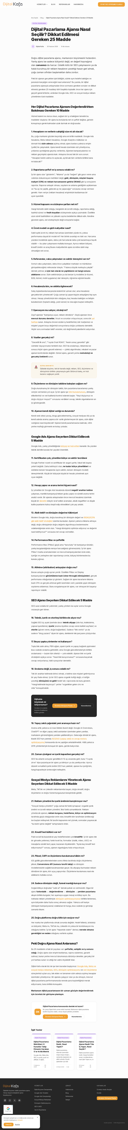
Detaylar (20, 1120)
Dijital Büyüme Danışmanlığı (43, 1089)
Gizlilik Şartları (108, 1123)
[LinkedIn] (5, 1100)
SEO (55, 970)
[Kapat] (37, 1117)
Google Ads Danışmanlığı (42, 1096)
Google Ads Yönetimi (41, 1093)
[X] (14, 1100)
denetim (43, 501)
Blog (53, 4)
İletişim (68, 1100)
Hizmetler (41, 4)
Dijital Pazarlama (39, 23)
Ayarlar (17, 1124)
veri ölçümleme (90, 970)
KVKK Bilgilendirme (119, 1123)
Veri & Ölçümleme (40, 1110)
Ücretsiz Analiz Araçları (104, 1089)
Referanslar (64, 4)
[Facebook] (19, 1100)
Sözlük (99, 1093)
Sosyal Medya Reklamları (42, 1100)
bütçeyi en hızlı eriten (70, 446)
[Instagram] (10, 1100)
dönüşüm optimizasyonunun (68, 899)
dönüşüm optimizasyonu (69, 970)
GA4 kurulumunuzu (77, 392)
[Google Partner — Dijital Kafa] (8, 1109)
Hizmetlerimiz (86, 706)
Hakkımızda (79, 4)
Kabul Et (9, 1124)
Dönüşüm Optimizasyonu (42, 1103)
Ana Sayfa (34, 18)
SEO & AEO (38, 1106)
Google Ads (82, 966)
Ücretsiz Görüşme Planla (111, 4)
